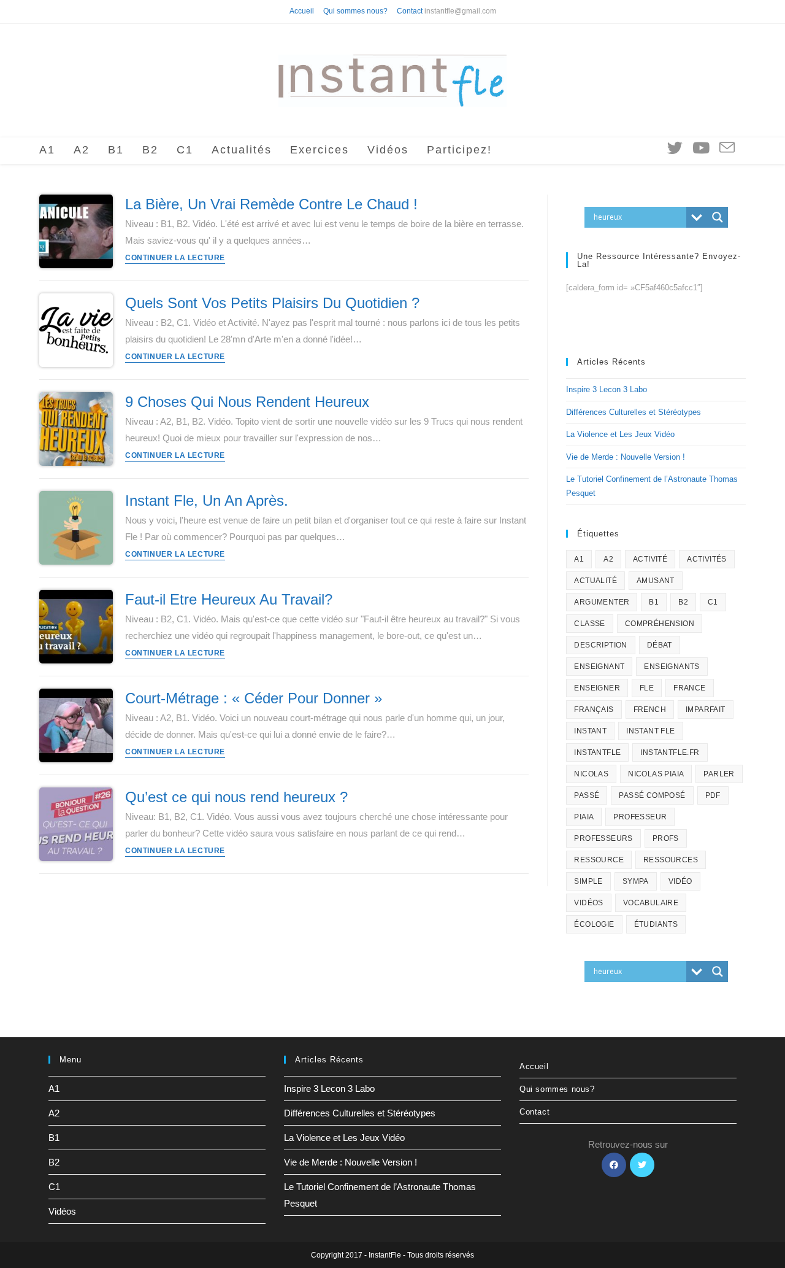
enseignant (599, 666)
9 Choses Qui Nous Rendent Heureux (247, 401)
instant (590, 731)
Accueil (301, 11)
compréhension (659, 623)
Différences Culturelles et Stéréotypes (633, 412)
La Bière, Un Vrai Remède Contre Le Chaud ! (271, 204)
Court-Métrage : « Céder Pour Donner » (253, 698)
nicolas (591, 774)
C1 (713, 602)
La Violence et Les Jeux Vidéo (620, 434)
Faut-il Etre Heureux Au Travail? (228, 599)
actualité (595, 580)
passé (586, 795)
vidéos (588, 903)
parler (718, 774)
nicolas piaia (656, 774)
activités (707, 559)
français (593, 709)
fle (647, 688)
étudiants (656, 924)
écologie (594, 924)
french (650, 709)
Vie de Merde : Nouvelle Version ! (625, 457)
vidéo (680, 881)
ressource (599, 860)
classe (589, 623)
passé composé (652, 795)
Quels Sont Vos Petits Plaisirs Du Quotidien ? (272, 303)
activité (650, 559)
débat (659, 645)
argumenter (601, 602)
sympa (635, 881)
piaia (584, 817)
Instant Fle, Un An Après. (206, 500)
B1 (654, 602)
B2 (683, 602)
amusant (656, 580)
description (600, 645)
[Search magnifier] (717, 217)
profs (666, 838)
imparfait (706, 709)
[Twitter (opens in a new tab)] (674, 148)
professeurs (603, 838)
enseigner (597, 688)
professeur (640, 817)
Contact (410, 11)
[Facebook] (614, 1165)
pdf (713, 795)
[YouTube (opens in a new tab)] (700, 148)
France (689, 688)
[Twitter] (642, 1165)
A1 (579, 559)
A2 (608, 559)
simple (588, 881)
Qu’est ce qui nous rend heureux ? (236, 797)
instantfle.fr (669, 752)
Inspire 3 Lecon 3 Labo (606, 389)
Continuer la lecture (175, 258)
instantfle (597, 752)
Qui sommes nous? (355, 11)
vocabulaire (650, 903)
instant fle (650, 731)
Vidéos (62, 1211)
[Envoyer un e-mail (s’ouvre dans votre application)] (727, 148)
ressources (670, 860)
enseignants (671, 666)
